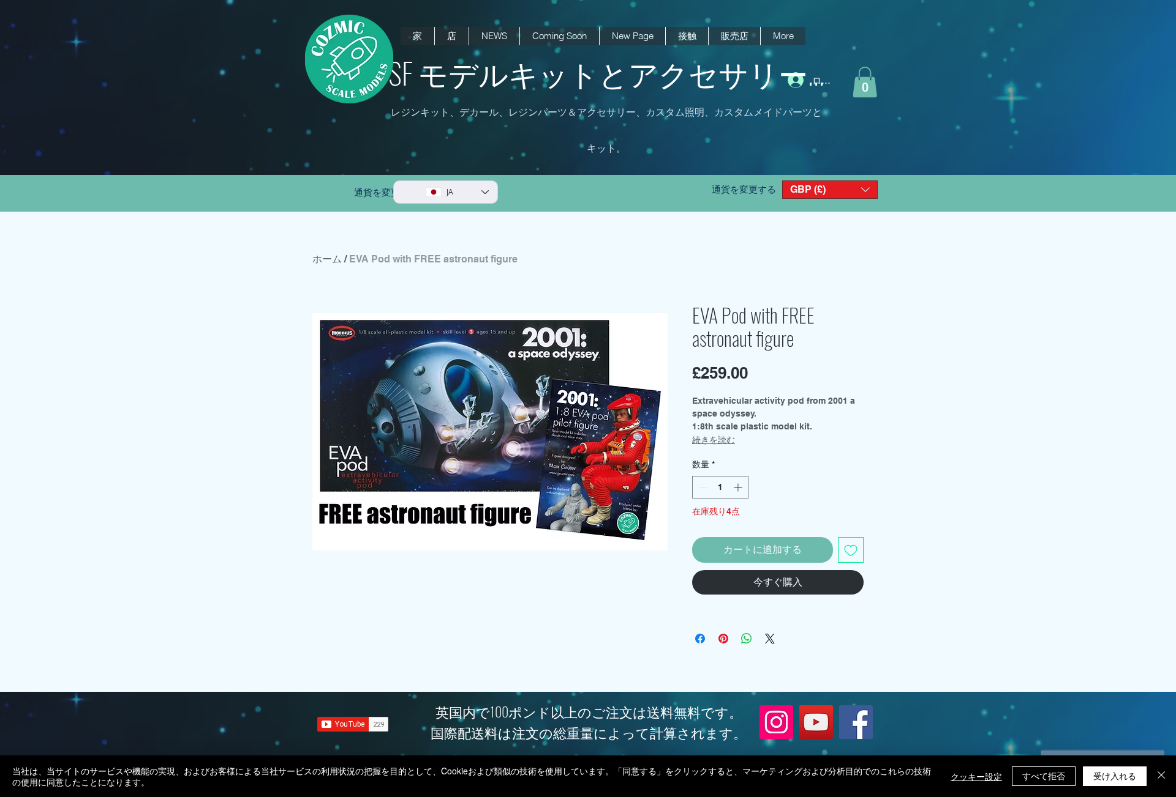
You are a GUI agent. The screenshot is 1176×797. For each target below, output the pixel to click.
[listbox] (830, 189)
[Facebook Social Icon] (856, 722)
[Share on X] (770, 638)
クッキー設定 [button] (976, 776)
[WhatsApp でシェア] (746, 638)
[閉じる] (1161, 776)
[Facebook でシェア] (700, 638)
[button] (494, 36)
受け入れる (1114, 775)
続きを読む (713, 440)
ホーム (327, 259)
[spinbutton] (720, 487)
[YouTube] (816, 722)
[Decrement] (701, 487)
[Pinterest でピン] (723, 638)
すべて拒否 (1043, 775)
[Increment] (739, 487)
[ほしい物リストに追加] (851, 550)
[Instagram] (776, 722)
